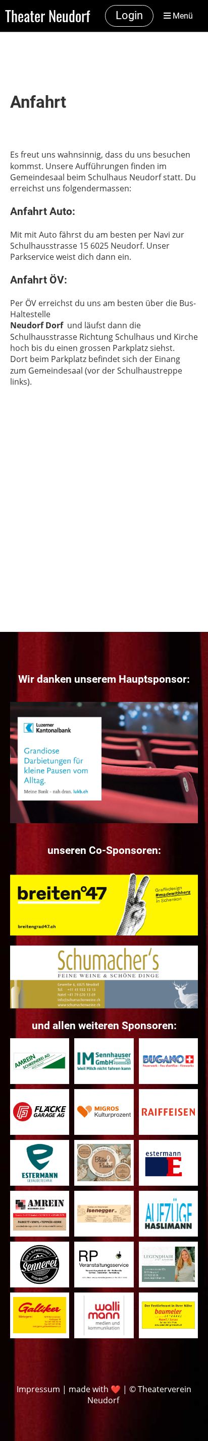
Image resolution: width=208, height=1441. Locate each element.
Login (129, 15)
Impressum (38, 1389)
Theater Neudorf (47, 16)
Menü (182, 16)
